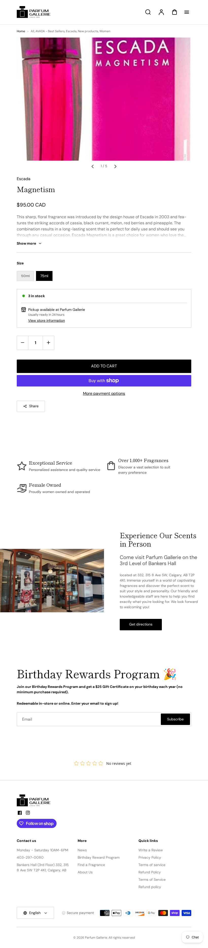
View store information (46, 320)
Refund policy (149, 887)
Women (104, 31)
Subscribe (175, 719)
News (82, 850)
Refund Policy (149, 872)
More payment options (104, 393)
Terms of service (151, 864)
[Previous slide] (92, 166)
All (32, 31)
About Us (85, 872)
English (35, 912)
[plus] (48, 343)
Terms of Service (152, 879)
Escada (71, 31)
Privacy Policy (149, 857)
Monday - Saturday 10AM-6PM (42, 850)
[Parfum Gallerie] (36, 800)
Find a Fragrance (91, 864)
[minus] (22, 343)
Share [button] (34, 406)
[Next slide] (115, 166)
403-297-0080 (30, 857)
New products (88, 31)
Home (21, 31)
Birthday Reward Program (98, 857)
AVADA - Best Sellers (50, 31)
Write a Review (150, 850)
